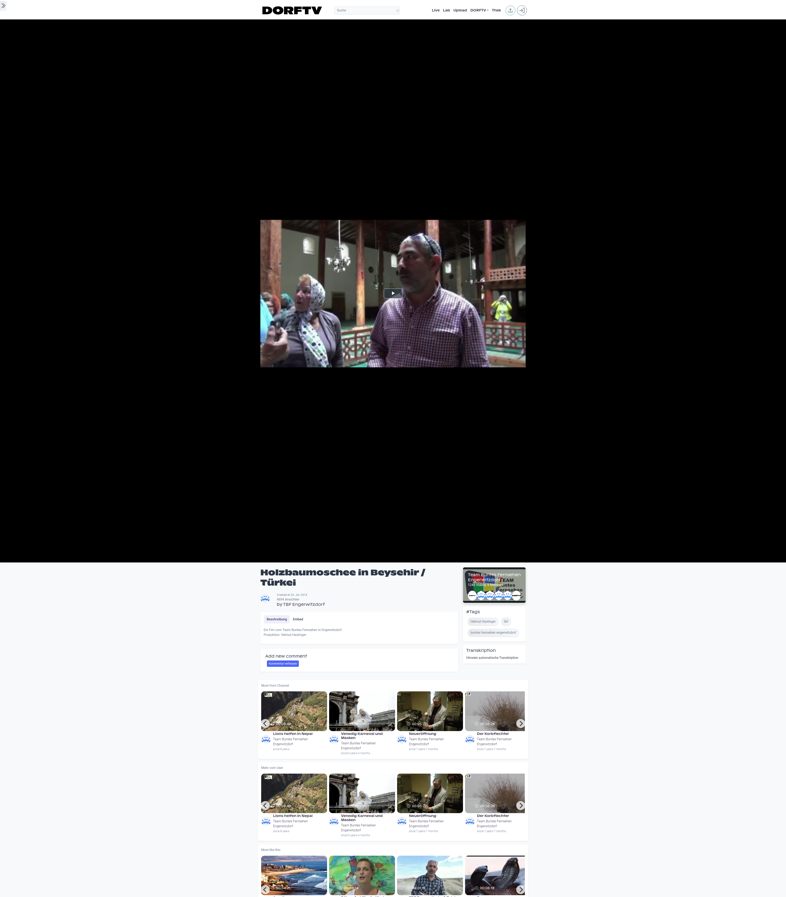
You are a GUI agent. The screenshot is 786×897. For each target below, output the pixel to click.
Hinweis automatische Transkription (492, 658)
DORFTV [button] (478, 10)
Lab (446, 10)
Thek (496, 10)
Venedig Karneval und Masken (362, 736)
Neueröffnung (422, 734)
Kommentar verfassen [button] (283, 663)
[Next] (520, 723)
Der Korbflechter (493, 734)
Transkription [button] (481, 650)
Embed (298, 619)
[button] (510, 10)
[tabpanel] (359, 634)
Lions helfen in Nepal (293, 734)
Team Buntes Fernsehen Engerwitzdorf (494, 577)
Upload (460, 10)
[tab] (277, 619)
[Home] (292, 10)
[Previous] (265, 723)
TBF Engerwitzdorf (304, 604)
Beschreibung (277, 619)
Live (436, 10)
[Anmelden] (522, 10)
